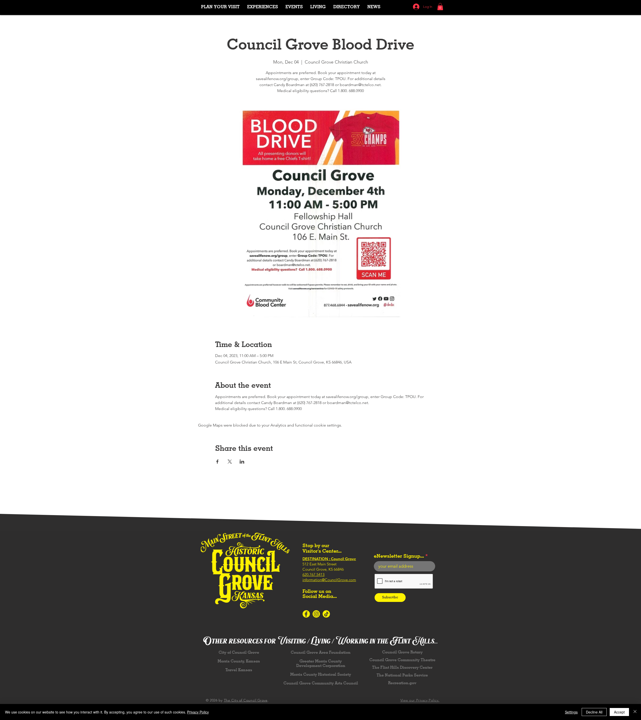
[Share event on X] (229, 462)
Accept (619, 711)
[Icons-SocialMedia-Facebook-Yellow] (306, 614)
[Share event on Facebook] (217, 462)
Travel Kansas (238, 669)
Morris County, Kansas (239, 661)
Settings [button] (571, 711)
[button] (262, 7)
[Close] (635, 712)
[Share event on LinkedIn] (242, 462)
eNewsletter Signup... (399, 555)
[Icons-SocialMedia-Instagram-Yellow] (316, 614)
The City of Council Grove (246, 700)
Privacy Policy (198, 711)
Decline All (594, 711)
